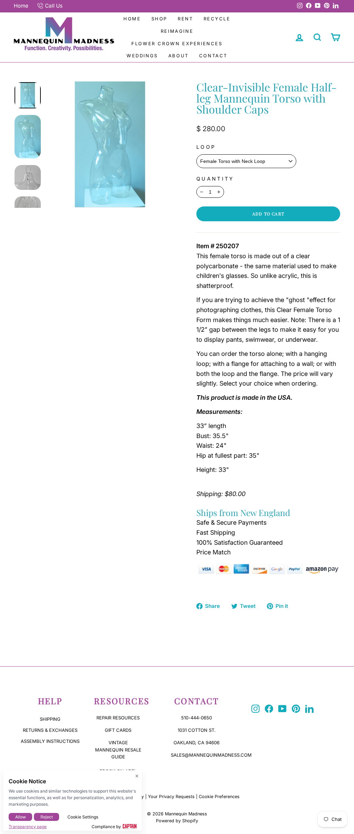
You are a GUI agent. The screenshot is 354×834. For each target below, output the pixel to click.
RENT (185, 18)
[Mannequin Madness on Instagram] (255, 709)
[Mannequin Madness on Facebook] (269, 709)
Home (21, 5)
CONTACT (213, 55)
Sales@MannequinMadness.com (211, 755)
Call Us (54, 5)
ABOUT (178, 55)
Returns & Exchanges (50, 730)
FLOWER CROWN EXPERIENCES (176, 43)
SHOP (159, 18)
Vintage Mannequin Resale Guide (118, 750)
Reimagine (177, 31)
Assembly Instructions (50, 741)
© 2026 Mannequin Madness (177, 813)
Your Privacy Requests (171, 796)
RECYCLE (217, 18)
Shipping (50, 719)
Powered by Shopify (177, 820)
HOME (132, 18)
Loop (206, 147)
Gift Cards (118, 730)
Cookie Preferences (219, 796)
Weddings (142, 55)
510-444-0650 (196, 717)
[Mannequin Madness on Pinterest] (296, 709)
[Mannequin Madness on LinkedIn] (309, 709)
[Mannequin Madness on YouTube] (282, 709)
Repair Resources (118, 717)
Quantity (215, 179)
